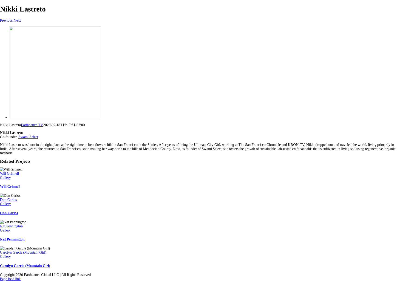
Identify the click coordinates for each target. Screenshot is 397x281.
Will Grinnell (9, 173)
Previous (6, 20)
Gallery (5, 178)
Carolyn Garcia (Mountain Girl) (23, 252)
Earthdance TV (32, 125)
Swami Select (28, 137)
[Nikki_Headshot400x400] (55, 117)
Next (17, 20)
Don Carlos (8, 200)
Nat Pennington (11, 226)
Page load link (10, 279)
